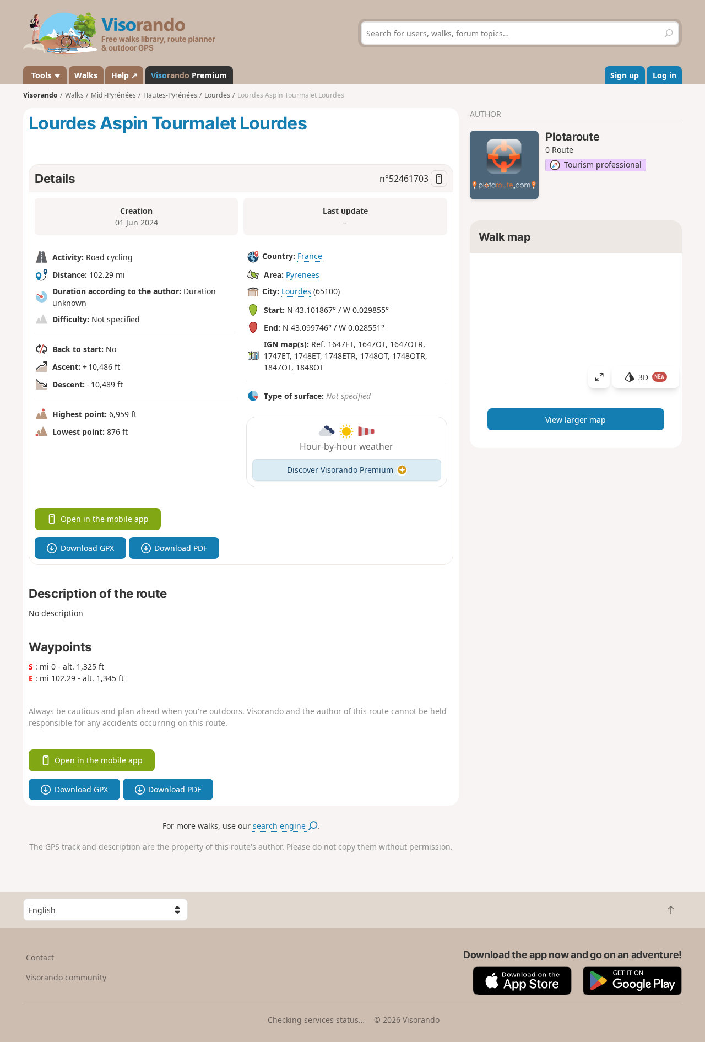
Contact (40, 957)
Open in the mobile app (105, 519)
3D (651, 377)
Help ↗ (124, 75)
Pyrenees (302, 274)
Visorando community (66, 977)
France (309, 256)
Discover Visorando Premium (340, 470)
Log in (664, 75)
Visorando (40, 95)
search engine (280, 825)
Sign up (624, 75)
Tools (41, 75)
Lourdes (296, 291)
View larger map (575, 419)
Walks (85, 75)
